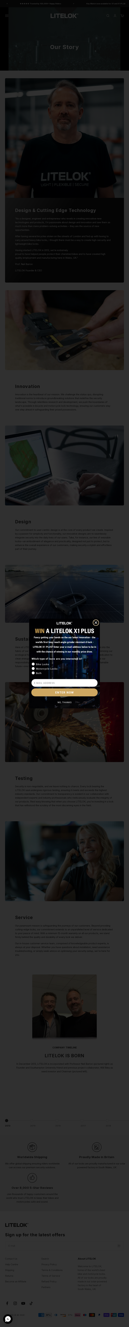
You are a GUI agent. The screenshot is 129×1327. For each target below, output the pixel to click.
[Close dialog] (96, 622)
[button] (8, 1319)
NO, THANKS (65, 702)
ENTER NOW (64, 692)
